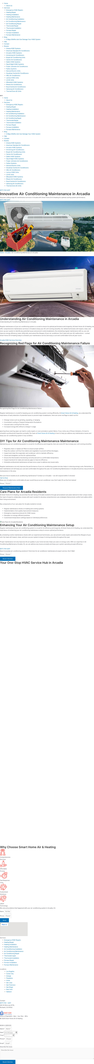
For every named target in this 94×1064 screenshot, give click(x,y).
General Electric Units (13, 71)
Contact (6, 44)
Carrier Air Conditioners (14, 60)
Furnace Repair (11, 30)
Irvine (8, 980)
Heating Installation (12, 14)
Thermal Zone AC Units (13, 91)
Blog (5, 37)
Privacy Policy (4, 1021)
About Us (9, 5)
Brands (6, 46)
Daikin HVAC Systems (13, 62)
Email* (2, 1043)
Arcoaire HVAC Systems (14, 53)
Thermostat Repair (12, 26)
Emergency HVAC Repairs (14, 10)
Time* (2, 1035)
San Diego (9, 987)
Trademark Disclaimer (18, 1021)
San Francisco (10, 985)
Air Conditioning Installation (15, 19)
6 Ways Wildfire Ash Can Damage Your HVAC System (23, 39)
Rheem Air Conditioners (14, 84)
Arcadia (7, 252)
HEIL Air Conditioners (13, 75)
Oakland (8, 992)
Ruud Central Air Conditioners (16, 87)
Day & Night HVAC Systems (15, 64)
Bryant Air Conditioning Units (15, 57)
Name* (2, 1029)
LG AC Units (10, 80)
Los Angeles (10, 971)
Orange (8, 976)
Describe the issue (6, 1047)
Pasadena (9, 978)
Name (2, 911)
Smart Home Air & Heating (69, 413)
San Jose (9, 983)
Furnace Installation (12, 33)
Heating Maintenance (13, 17)
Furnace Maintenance (13, 35)
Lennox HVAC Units (12, 78)
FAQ (5, 42)
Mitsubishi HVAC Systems (14, 82)
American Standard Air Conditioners (18, 51)
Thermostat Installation (13, 28)
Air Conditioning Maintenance (16, 21)
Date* (2, 1032)
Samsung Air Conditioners (14, 89)
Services (7, 8)
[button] (47, 95)
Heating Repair (11, 12)
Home (6, 3)
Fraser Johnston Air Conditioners (17, 66)
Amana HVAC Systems (13, 48)
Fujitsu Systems (11, 69)
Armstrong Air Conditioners (15, 55)
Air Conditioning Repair (13, 24)
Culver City (9, 974)
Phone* (2, 1039)
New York (9, 989)
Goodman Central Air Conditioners (17, 73)
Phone (2, 483)
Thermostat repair (10, 956)
